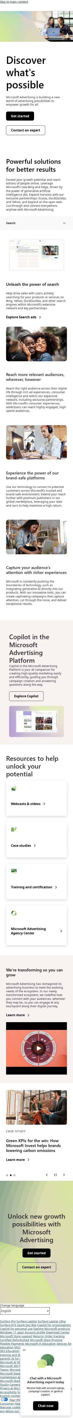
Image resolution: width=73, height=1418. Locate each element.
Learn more (15, 1015)
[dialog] (45, 1381)
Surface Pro (8, 1321)
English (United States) (15, 1396)
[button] (24, 1350)
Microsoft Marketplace (15, 1381)
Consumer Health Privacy (17, 1404)
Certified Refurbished (14, 1340)
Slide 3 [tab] (14, 1175)
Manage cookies (11, 1407)
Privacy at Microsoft (13, 1388)
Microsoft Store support (16, 1336)
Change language (12, 1305)
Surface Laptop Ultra (52, 1321)
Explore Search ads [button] (21, 317)
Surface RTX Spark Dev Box (18, 1325)
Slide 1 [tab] (7, 1175)
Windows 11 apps (12, 1332)
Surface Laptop (26, 1321)
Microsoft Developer (13, 1373)
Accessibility (8, 1392)
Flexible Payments (12, 1344)
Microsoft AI (8, 1362)
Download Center (58, 1332)
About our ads (15, 1411)
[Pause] (55, 1175)
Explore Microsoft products (51, 1329)
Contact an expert (25, 130)
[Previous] (47, 1175)
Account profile (35, 1332)
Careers (15, 1384)
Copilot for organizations (54, 1325)
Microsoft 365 (9, 1366)
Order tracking (55, 1336)
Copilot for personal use (16, 1329)
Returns (38, 1336)
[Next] (64, 1175)
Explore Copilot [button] (26, 696)
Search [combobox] (10, 223)
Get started (20, 116)
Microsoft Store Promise (46, 1340)
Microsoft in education (40, 1344)
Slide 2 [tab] (11, 1175)
